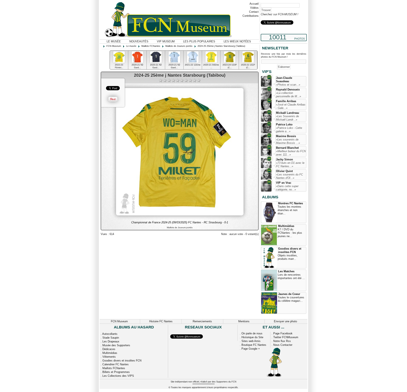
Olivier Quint (284, 171)
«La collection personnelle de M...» (288, 94)
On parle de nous (251, 333)
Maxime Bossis (286, 136)
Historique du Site (252, 337)
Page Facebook (283, 333)
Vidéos (254, 7)
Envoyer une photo (285, 321)
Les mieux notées (237, 41)
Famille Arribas (286, 101)
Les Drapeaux (110, 341)
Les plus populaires (199, 41)
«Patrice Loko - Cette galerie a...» (289, 129)
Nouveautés (138, 41)
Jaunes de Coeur (289, 294)
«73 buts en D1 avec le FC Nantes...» (290, 164)
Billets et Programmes (116, 372)
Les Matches (286, 271)
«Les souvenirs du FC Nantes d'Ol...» (289, 176)
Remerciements (202, 321)
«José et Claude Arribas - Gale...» (290, 106)
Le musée (114, 41)
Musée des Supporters (116, 345)
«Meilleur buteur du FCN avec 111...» (291, 153)
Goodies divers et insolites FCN (289, 250)
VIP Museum (166, 41)
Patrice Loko (284, 124)
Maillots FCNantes (113, 368)
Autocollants (109, 333)
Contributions (251, 15)
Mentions (243, 321)
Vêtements (109, 356)
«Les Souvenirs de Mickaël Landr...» (287, 118)
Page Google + (250, 348)
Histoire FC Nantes (161, 321)
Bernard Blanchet (287, 147)
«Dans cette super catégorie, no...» (287, 188)
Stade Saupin (110, 337)
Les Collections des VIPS (118, 375)
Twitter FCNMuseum (285, 337)
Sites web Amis (251, 341)
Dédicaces (108, 349)
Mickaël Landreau (287, 112)
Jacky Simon (284, 159)
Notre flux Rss (282, 341)
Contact (254, 11)
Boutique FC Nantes (253, 344)
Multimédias (286, 226)
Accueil (254, 3)
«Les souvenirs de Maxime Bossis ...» (288, 141)
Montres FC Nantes (290, 203)
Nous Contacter (282, 344)
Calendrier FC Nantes (115, 364)
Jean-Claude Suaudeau (284, 79)
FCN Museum (119, 321)
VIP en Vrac (283, 182)
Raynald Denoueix (288, 89)
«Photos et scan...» (288, 84)
